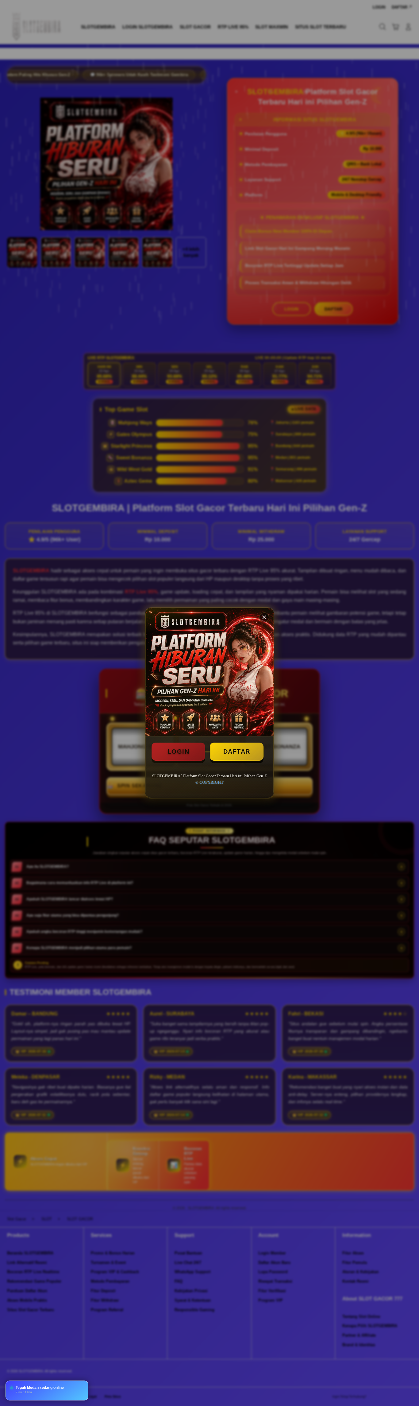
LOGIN (178, 751)
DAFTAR (236, 751)
